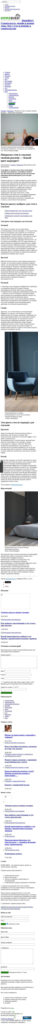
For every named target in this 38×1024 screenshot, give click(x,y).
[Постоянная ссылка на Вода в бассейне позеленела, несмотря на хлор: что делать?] (15, 743)
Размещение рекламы (10, 6)
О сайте (6, 4)
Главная (7, 72)
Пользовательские (11, 90)
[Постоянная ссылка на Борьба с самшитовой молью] (15, 781)
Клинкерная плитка (13, 854)
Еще (6, 92)
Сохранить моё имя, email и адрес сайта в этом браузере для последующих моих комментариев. (17, 683)
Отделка (7, 84)
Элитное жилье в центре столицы (15, 612)
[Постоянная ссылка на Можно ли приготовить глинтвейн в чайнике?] (8, 731)
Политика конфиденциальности (12, 9)
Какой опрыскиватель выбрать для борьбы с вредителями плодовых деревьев (19, 637)
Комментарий (6, 655)
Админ (13, 165)
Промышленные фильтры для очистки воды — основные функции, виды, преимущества (20, 842)
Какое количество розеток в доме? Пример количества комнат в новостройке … (19, 773)
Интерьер (8, 86)
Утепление (12, 102)
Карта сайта (7, 10)
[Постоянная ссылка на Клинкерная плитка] (12, 850)
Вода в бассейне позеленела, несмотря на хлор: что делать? (21, 747)
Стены (7, 77)
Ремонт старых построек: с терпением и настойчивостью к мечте (21, 761)
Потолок (7, 76)
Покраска (12, 104)
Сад (6, 88)
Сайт (2, 678)
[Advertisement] (19, 51)
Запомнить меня (13, 924)
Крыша (7, 74)
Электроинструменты (12, 704)
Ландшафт (8, 83)
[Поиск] (1, 2)
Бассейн (11, 97)
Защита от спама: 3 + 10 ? (9, 687)
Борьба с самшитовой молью (17, 785)
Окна (10, 100)
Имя (2, 671)
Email (2, 675)
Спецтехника (13, 93)
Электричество (14, 95)
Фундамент (8, 81)
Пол (6, 79)
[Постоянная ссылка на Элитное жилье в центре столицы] (15, 608)
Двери (11, 106)
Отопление (12, 99)
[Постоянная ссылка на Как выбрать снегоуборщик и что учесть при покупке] (11, 619)
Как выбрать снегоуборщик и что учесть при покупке (19, 816)
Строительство (14, 107)
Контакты (7, 7)
